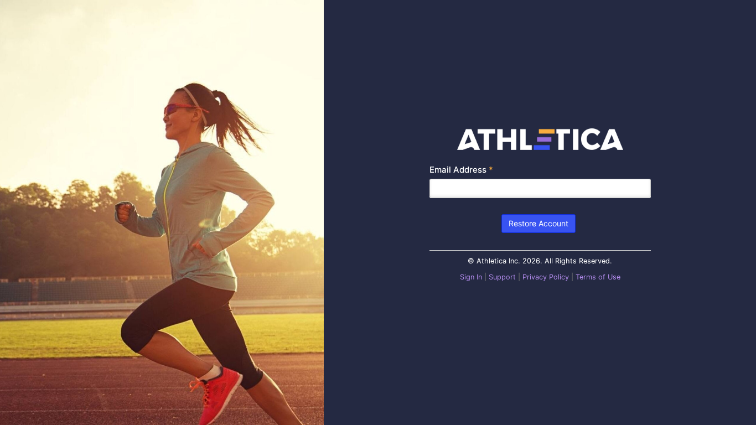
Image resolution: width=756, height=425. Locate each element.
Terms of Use (598, 277)
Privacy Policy (545, 277)
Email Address (461, 169)
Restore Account (538, 223)
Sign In (471, 277)
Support (502, 277)
